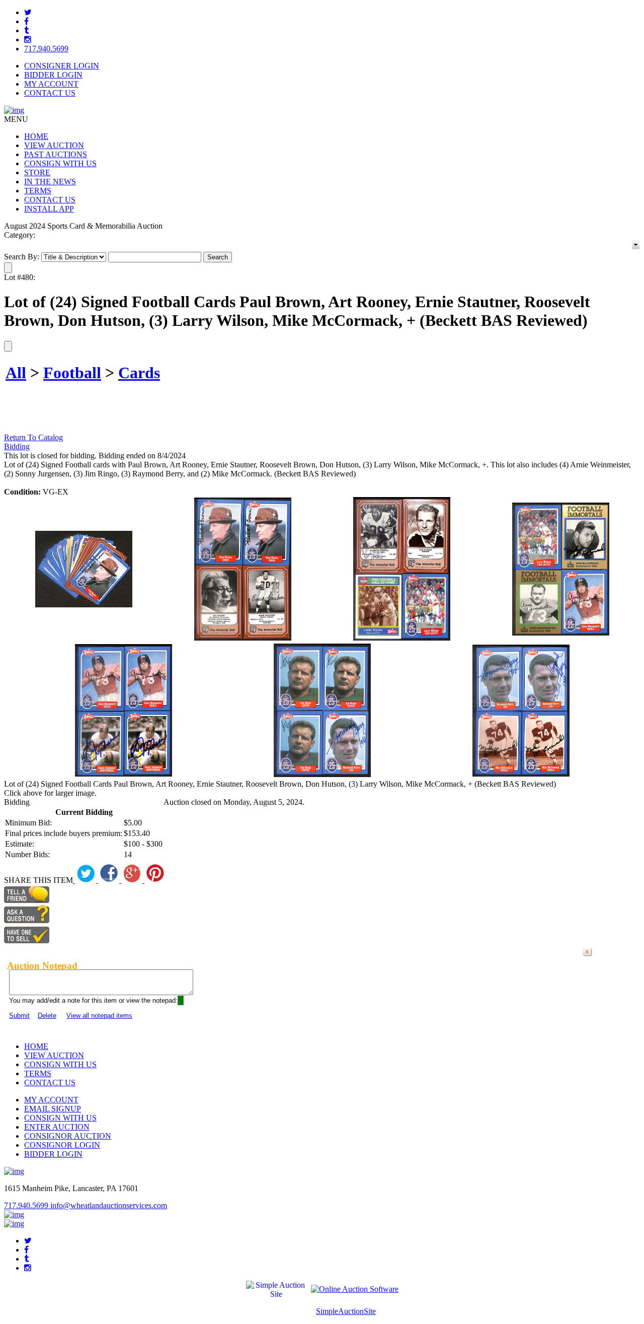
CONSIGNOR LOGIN (62, 1145)
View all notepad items (99, 1015)
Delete (47, 1015)
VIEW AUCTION (54, 145)
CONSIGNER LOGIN (61, 65)
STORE (37, 172)
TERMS (37, 190)
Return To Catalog (33, 437)
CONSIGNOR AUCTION (67, 1136)
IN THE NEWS (50, 181)
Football (72, 373)
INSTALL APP (49, 208)
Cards (139, 373)
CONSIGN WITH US (60, 163)
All (16, 373)
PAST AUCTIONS (55, 154)
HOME (36, 136)
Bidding (17, 446)
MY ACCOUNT (51, 84)
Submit (19, 1015)
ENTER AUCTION (57, 1127)
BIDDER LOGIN (53, 75)
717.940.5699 (46, 48)
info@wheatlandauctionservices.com (108, 1205)
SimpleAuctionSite (346, 1311)
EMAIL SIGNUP (52, 1108)
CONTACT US (49, 93)
